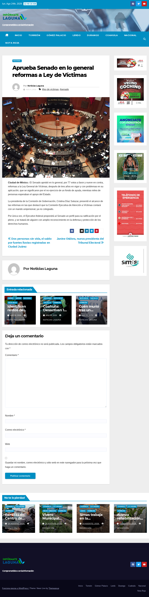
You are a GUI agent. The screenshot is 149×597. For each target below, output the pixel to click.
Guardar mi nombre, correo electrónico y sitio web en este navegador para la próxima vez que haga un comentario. (53, 464)
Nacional (130, 35)
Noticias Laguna (36, 85)
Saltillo (47, 302)
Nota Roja (12, 43)
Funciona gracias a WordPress (15, 588)
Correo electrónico (15, 430)
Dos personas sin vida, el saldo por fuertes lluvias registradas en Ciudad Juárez (30, 242)
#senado (64, 89)
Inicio (18, 35)
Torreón (34, 35)
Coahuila (111, 35)
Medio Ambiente (49, 511)
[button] (144, 39)
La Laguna (20, 506)
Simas (82, 511)
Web (7, 444)
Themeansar (54, 588)
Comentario (12, 355)
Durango (93, 35)
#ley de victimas (50, 89)
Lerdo (77, 35)
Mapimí (18, 298)
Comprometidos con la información (18, 24)
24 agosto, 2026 (16, 524)
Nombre (10, 415)
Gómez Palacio (56, 35)
